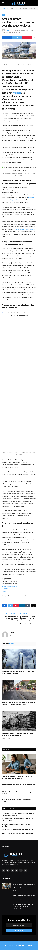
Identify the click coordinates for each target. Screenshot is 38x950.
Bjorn (9, 30)
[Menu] (3, 3)
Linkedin (4, 591)
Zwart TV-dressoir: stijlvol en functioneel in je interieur (17, 833)
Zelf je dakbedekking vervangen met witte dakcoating (11, 618)
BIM (3, 14)
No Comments (7, 32)
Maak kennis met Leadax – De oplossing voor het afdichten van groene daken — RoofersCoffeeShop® (28, 620)
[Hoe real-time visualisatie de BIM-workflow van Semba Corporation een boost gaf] (19, 690)
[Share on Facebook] (7, 37)
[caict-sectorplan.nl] (19, 3)
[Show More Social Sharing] (34, 37)
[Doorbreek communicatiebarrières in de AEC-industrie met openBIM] (19, 659)
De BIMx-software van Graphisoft (24, 229)
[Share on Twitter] (17, 37)
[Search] (35, 3)
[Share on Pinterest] (27, 37)
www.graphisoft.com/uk (9, 586)
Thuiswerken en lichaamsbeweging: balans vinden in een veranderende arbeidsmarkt (24, 886)
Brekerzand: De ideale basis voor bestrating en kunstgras (18, 829)
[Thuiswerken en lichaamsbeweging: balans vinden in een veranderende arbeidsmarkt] (19, 764)
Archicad (17, 93)
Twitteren (5, 589)
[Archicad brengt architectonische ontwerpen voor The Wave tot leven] (19, 50)
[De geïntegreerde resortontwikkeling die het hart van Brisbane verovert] (19, 721)
